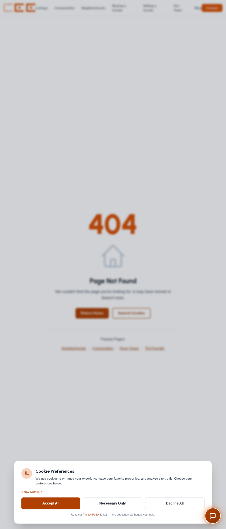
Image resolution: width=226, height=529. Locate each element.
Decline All (175, 503)
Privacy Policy (91, 514)
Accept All (50, 503)
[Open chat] (213, 516)
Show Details (30, 491)
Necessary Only (112, 503)
